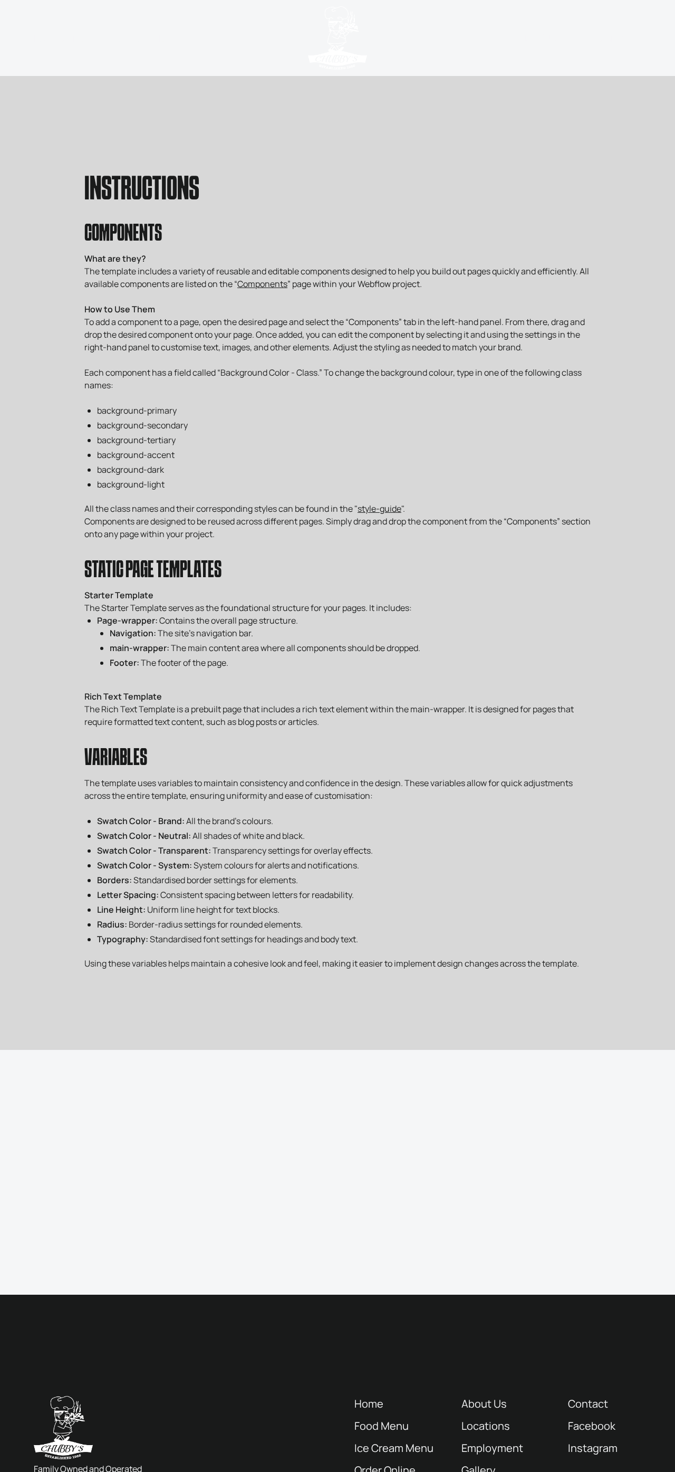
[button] (613, 38)
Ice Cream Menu (147, 38)
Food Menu (59, 38)
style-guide (379, 508)
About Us (539, 38)
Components (262, 284)
